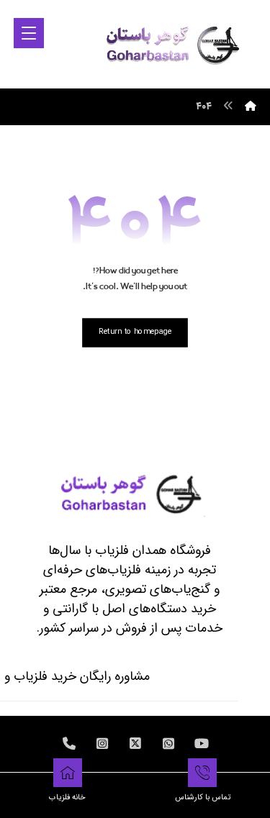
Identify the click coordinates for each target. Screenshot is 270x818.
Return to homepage (135, 332)
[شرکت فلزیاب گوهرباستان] (171, 44)
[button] (29, 33)
